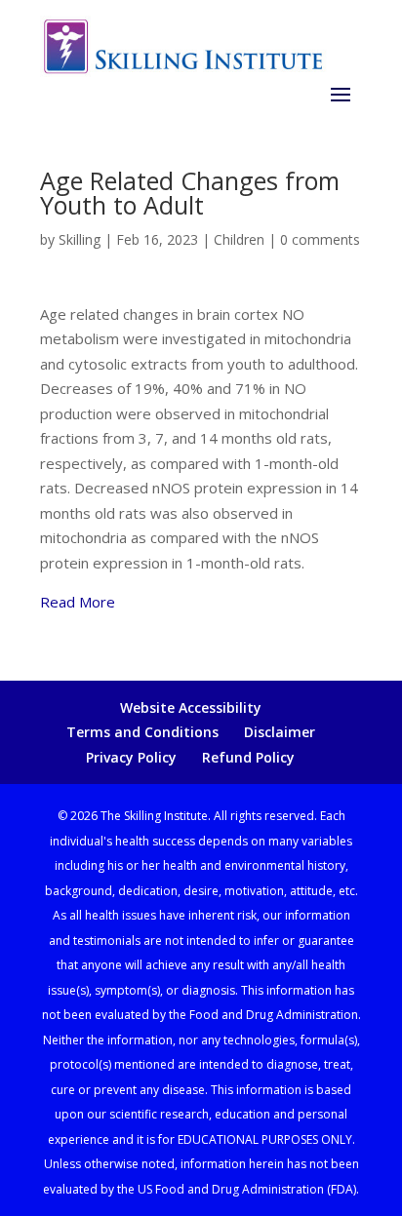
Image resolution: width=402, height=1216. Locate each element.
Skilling (79, 239)
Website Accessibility (190, 707)
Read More (77, 601)
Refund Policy (248, 757)
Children (239, 239)
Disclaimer (279, 732)
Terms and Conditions (142, 732)
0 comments (320, 239)
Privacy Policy (131, 757)
